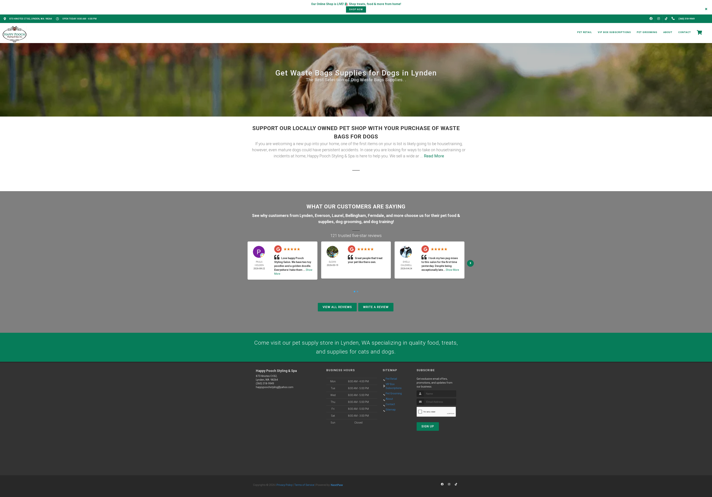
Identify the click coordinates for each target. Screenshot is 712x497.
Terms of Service (304, 484)
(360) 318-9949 (265, 383)
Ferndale (376, 215)
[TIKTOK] (666, 18)
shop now (356, 9)
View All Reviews (337, 307)
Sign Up (427, 426)
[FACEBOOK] (651, 18)
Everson (322, 215)
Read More (434, 156)
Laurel (337, 215)
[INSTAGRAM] (658, 18)
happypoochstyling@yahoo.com (274, 387)
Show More (452, 269)
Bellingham (355, 215)
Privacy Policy (285, 484)
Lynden (306, 215)
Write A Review (376, 307)
